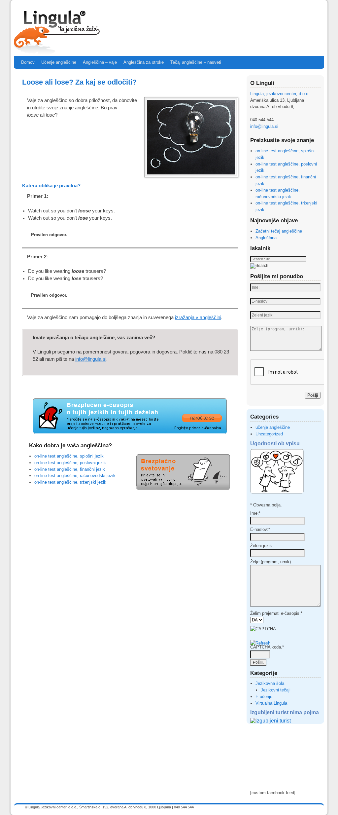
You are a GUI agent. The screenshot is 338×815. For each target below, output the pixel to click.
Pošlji (312, 395)
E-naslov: (260, 529)
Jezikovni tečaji (275, 689)
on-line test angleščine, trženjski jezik (70, 482)
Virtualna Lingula (271, 703)
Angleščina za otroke (143, 62)
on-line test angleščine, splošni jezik (69, 456)
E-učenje (263, 696)
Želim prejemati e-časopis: (276, 613)
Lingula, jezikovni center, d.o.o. (280, 93)
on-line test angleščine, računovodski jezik (75, 475)
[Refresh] (260, 643)
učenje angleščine (272, 427)
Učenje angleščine (58, 62)
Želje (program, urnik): (271, 561)
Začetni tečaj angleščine (278, 231)
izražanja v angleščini (198, 317)
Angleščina (266, 237)
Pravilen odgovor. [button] (49, 234)
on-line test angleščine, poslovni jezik (70, 462)
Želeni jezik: (261, 545)
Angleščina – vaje (100, 62)
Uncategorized (269, 433)
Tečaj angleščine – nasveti (195, 62)
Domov (28, 62)
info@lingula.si (90, 359)
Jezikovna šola (269, 683)
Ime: (255, 513)
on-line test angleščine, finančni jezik (69, 469)
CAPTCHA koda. (267, 647)
